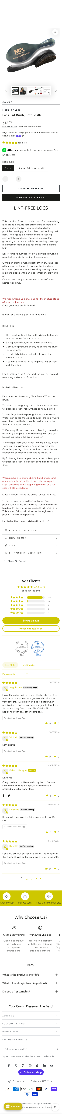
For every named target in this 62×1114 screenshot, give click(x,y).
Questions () (28, 664)
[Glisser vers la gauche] (6, 91)
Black (9, 169)
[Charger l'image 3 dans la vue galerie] (31, 91)
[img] (9, 682)
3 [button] (32, 878)
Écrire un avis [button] (31, 620)
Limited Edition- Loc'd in (31, 169)
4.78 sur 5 (39, 587)
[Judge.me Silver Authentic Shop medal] (21, 647)
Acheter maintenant (31, 197)
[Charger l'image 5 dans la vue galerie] (46, 91)
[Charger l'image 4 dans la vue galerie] (38, 91)
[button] (10, 142)
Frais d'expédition (9, 126)
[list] (31, 940)
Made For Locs (11, 109)
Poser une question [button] (31, 628)
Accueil (6, 101)
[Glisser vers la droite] (55, 91)
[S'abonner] (58, 1049)
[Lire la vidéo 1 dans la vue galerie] (23, 91)
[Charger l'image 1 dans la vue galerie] (15, 91)
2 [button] (27, 878)
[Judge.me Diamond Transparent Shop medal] (37, 647)
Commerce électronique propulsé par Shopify (31, 1107)
